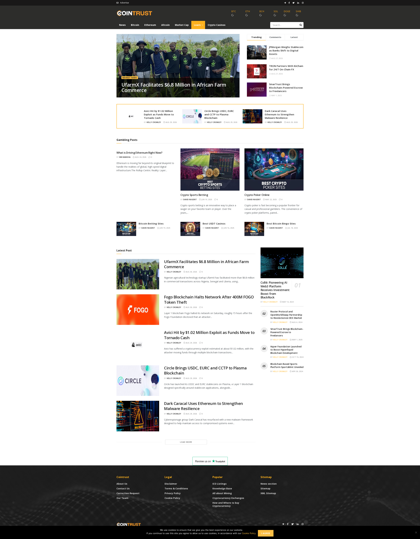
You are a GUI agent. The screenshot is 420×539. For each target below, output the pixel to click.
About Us (121, 483)
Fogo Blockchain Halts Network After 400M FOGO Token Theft (209, 299)
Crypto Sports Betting (194, 195)
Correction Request (127, 493)
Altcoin (165, 24)
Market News (129, 77)
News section (269, 483)
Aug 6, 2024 (297, 322)
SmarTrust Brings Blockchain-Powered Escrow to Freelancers (286, 87)
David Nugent (190, 199)
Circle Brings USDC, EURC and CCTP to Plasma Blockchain (219, 114)
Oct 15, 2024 (297, 357)
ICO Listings (219, 483)
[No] (416, 532)
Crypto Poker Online (257, 195)
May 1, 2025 (297, 339)
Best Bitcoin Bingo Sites (281, 223)
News (122, 24)
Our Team (122, 498)
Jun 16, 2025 (228, 228)
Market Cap (182, 24)
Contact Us (123, 488)
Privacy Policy (173, 493)
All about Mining (222, 493)
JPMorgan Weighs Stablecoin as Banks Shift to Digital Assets (286, 50)
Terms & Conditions (176, 488)
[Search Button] (301, 25)
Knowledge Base (222, 488)
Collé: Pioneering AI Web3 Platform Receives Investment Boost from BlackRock (275, 290)
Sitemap (265, 488)
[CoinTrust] (128, 524)
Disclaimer (171, 483)
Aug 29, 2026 (171, 122)
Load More (186, 442)
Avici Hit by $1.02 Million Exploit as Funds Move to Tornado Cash (159, 114)
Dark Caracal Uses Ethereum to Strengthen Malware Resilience (279, 114)
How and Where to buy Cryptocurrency (225, 504)
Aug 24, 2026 (140, 157)
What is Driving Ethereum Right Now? (139, 152)
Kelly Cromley (154, 122)
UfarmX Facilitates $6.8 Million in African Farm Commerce (173, 87)
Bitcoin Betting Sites (151, 223)
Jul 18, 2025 (292, 228)
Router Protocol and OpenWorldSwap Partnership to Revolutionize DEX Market (286, 314)
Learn (197, 24)
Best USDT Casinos (214, 223)
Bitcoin (135, 24)
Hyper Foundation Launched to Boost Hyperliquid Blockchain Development (286, 349)
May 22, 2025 (271, 199)
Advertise (124, 2)
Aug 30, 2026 (191, 271)
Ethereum (150, 24)
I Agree (265, 533)
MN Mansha (124, 157)
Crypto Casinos (216, 24)
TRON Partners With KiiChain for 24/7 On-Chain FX (286, 67)
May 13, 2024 (288, 302)
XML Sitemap (268, 493)
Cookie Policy (172, 498)
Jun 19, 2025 (206, 199)
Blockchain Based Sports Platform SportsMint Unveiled (287, 365)
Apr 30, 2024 (297, 371)
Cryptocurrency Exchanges (228, 498)
